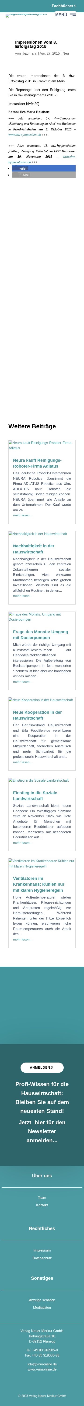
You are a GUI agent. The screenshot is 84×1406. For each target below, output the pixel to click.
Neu (66, 53)
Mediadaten (42, 1307)
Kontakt (42, 1205)
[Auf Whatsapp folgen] (21, 6)
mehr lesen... (22, 515)
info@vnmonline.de (42, 1364)
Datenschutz (42, 1258)
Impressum (42, 1250)
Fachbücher (62, 6)
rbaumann (29, 53)
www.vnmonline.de (42, 1369)
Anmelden (40, 1067)
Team (42, 1198)
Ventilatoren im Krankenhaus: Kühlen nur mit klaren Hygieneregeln (38, 884)
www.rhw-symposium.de (24, 134)
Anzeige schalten (42, 1300)
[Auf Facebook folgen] (9, 6)
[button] (20, 168)
